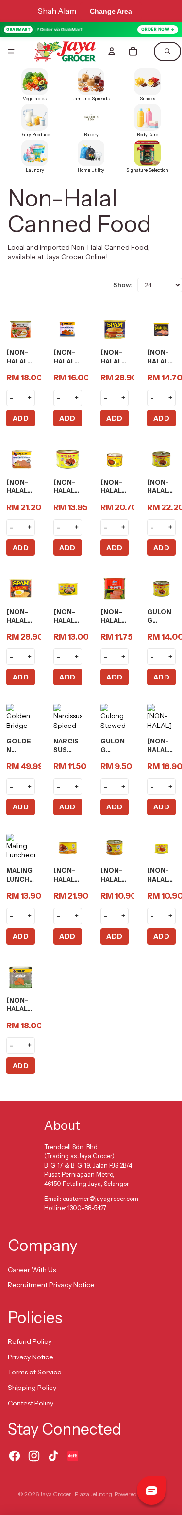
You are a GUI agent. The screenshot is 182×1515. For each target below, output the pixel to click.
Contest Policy (30, 1403)
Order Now (155, 29)
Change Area (111, 11)
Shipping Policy (32, 1387)
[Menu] (11, 51)
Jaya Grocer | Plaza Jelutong (76, 1494)
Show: (122, 285)
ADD (21, 418)
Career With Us (32, 1269)
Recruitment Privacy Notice (51, 1284)
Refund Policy (29, 1341)
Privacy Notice (30, 1357)
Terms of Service (35, 1372)
